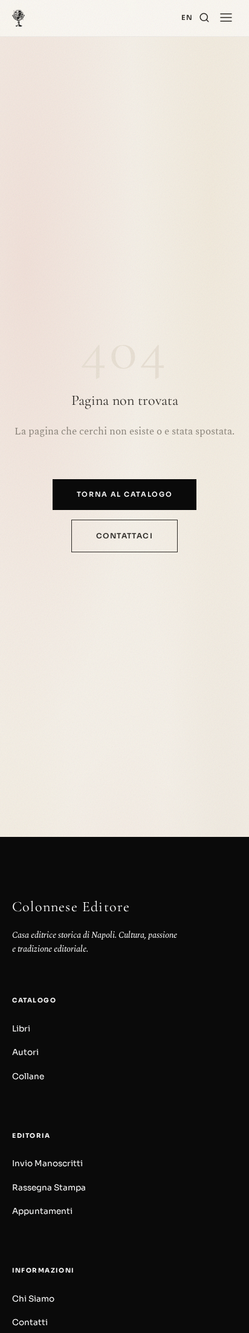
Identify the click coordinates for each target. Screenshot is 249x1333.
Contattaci (124, 535)
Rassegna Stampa (49, 1188)
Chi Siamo (33, 1299)
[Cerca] (204, 18)
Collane (28, 1076)
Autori (25, 1052)
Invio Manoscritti (47, 1163)
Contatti (30, 1322)
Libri (21, 1029)
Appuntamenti (42, 1211)
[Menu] (226, 18)
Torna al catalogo (125, 494)
